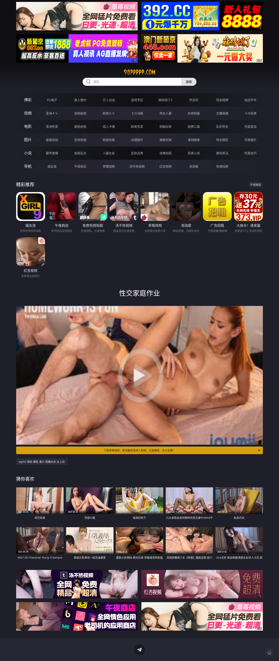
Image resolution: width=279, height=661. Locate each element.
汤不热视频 (137, 166)
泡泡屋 (193, 166)
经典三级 (194, 126)
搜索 (189, 82)
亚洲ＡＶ (52, 113)
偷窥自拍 (52, 140)
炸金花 (193, 100)
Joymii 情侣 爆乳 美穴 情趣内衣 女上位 (42, 461)
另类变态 (250, 126)
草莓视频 (109, 166)
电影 (28, 126)
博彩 (28, 99)
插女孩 (52, 166)
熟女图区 (222, 140)
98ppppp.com (139, 72)
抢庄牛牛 (250, 100)
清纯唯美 (194, 140)
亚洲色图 (80, 140)
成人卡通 (109, 126)
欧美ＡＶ (109, 113)
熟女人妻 (165, 113)
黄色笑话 (222, 153)
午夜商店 (80, 166)
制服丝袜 (165, 126)
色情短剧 (222, 166)
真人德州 (80, 100)
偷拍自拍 (80, 126)
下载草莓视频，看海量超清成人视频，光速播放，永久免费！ (139, 450)
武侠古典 (137, 153)
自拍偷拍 (80, 113)
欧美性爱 (137, 126)
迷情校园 (165, 153)
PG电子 (52, 100)
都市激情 (52, 153)
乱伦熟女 (222, 126)
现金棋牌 (222, 100)
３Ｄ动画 (137, 113)
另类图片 (250, 140)
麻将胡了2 (165, 100)
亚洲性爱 (52, 126)
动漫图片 (137, 140)
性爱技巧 (250, 153)
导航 (28, 166)
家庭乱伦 (80, 153)
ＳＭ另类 (250, 113)
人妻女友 (109, 153)
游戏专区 (137, 100)
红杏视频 (165, 166)
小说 (28, 153)
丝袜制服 (194, 113)
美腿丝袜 (165, 140)
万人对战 (109, 100)
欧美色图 (109, 140)
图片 (28, 139)
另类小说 (194, 153)
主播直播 (222, 113)
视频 (28, 113)
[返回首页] (269, 652)
